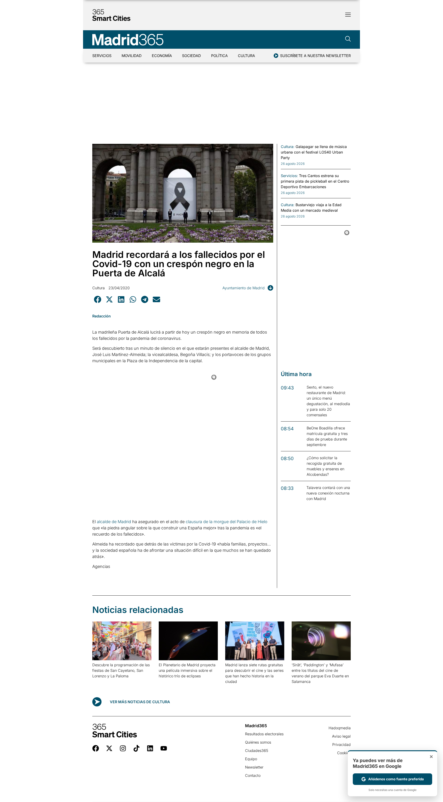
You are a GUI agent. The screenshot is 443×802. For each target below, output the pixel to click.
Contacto (252, 775)
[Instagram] (123, 748)
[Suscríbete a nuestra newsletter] (276, 55)
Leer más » (99, 682)
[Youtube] (163, 748)
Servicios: (289, 175)
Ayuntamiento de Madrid (243, 288)
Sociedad (191, 55)
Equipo (251, 759)
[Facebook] (95, 748)
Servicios (101, 55)
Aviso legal (341, 736)
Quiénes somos (258, 742)
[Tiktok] (136, 748)
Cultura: (287, 146)
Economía (162, 55)
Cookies (344, 753)
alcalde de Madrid (114, 521)
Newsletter (254, 767)
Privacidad (341, 744)
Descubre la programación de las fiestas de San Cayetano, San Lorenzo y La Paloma (121, 670)
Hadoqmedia (340, 728)
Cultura (246, 55)
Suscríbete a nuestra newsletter (315, 55)
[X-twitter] (109, 748)
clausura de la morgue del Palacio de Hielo (226, 521)
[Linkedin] (150, 748)
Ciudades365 (256, 750)
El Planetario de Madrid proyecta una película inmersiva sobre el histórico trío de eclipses (187, 670)
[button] (97, 299)
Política (219, 55)
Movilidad (132, 55)
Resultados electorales (264, 734)
